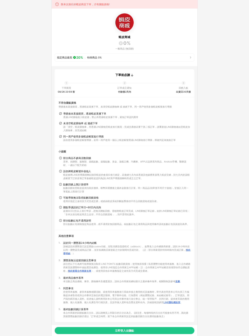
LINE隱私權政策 (172, 302)
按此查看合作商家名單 (79, 270)
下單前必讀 (122, 75)
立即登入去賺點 (124, 330)
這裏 (177, 281)
